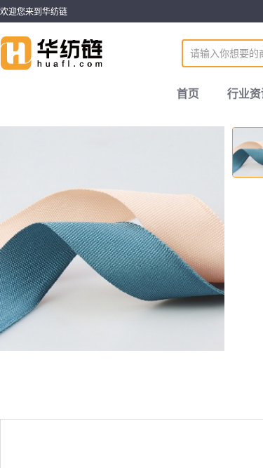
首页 (188, 94)
